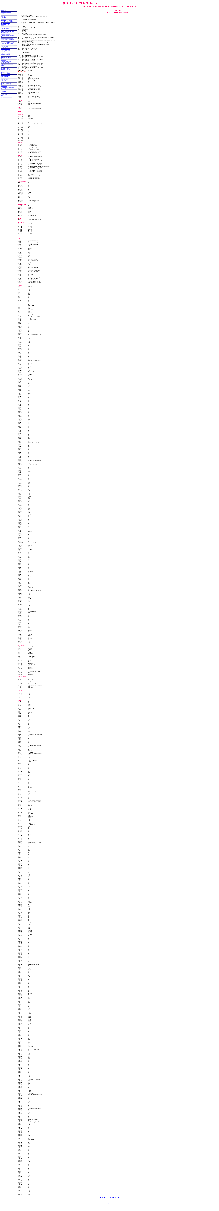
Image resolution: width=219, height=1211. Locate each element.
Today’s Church (4, 86)
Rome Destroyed (4, 76)
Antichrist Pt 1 (4, 16)
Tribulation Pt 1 (4, 88)
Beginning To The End (5, 23)
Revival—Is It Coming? (5, 75)
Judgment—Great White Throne (7, 42)
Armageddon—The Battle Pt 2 (7, 20)
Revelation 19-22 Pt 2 (5, 72)
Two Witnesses (4, 94)
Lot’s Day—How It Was (5, 50)
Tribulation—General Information (7, 87)
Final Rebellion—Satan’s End (7, 38)
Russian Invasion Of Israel (6, 77)
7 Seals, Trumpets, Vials (6, 12)
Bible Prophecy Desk (5, 24)
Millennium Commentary (5, 53)
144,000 (2, 13)
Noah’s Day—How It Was (6, 57)
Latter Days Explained (5, 49)
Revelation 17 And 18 (5, 69)
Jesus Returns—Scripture (6, 40)
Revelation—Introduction (6, 66)
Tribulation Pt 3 (4, 91)
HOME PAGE (3, 10)
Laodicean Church (4, 46)
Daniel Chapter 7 (4, 32)
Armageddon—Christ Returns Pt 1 (7, 18)
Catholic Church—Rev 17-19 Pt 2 (7, 27)
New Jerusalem (4, 55)
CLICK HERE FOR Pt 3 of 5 (109, 1197)
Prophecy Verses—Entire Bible (7, 64)
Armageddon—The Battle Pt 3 (7, 21)
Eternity (2, 36)
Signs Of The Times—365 (6, 84)
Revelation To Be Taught (6, 68)
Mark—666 (3, 51)
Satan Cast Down (4, 79)
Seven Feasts (4, 81)
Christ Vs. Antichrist (5, 29)
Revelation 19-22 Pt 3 (5, 73)
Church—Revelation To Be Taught (7, 31)
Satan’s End (3, 80)
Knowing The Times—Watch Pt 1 (7, 43)
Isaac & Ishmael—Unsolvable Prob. (8, 39)
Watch (2, 95)
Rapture (2, 65)
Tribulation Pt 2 (4, 90)
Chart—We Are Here (5, 28)
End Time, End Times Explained (7, 35)
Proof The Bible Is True (5, 62)
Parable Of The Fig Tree (6, 61)
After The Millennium (5, 14)
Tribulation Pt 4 (4, 92)
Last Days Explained (5, 47)
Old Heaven (3, 60)
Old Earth (3, 58)
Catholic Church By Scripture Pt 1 (7, 25)
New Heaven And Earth (5, 54)
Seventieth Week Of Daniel (6, 83)
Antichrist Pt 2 (4, 17)
